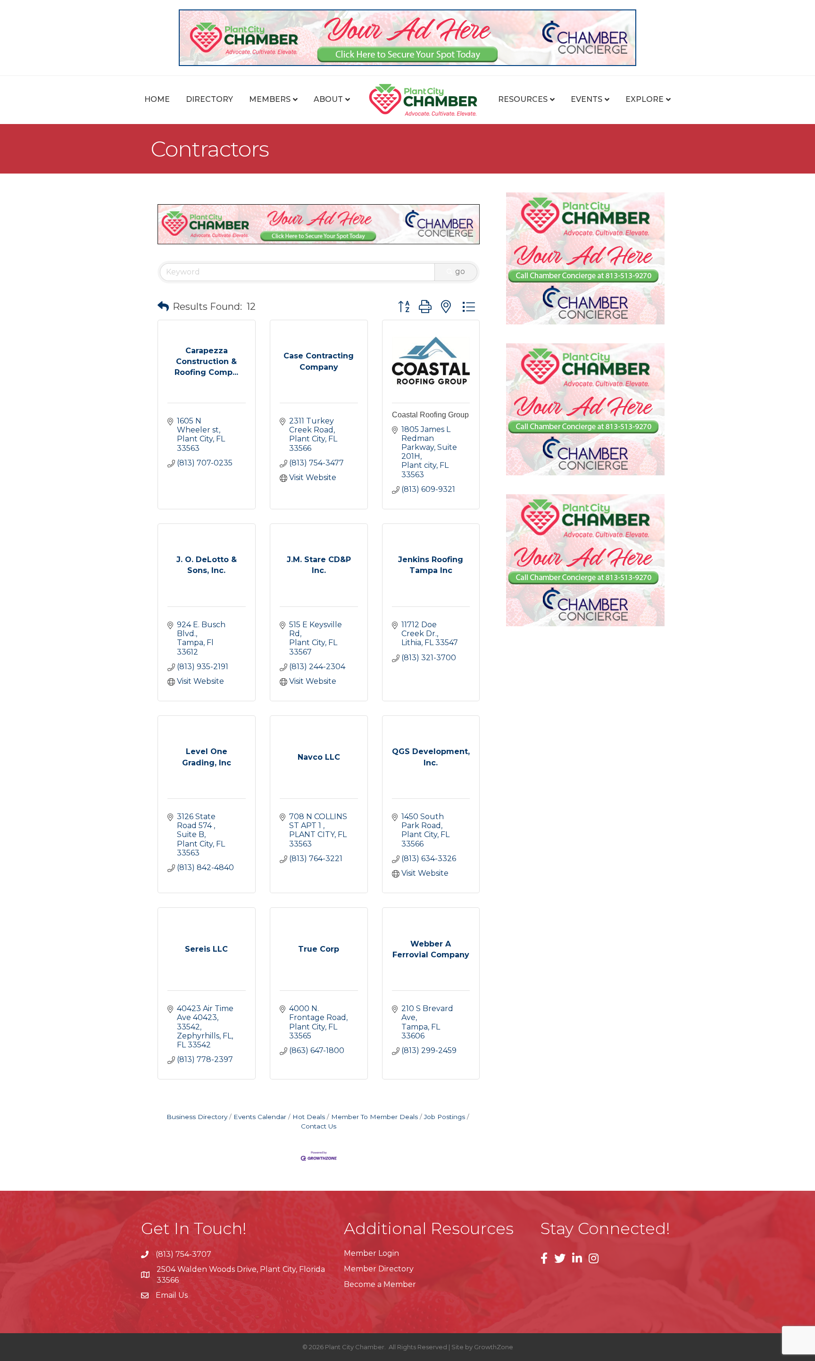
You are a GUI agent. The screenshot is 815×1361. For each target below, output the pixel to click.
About (328, 99)
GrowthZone (493, 1347)
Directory (209, 99)
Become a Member (380, 1284)
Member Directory (379, 1268)
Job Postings (444, 1116)
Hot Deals (308, 1116)
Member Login (371, 1253)
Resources (523, 99)
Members (270, 99)
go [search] (460, 271)
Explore (644, 99)
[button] (163, 306)
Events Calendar (259, 1116)
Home (157, 99)
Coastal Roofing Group (430, 415)
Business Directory (196, 1116)
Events (586, 99)
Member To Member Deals (374, 1116)
